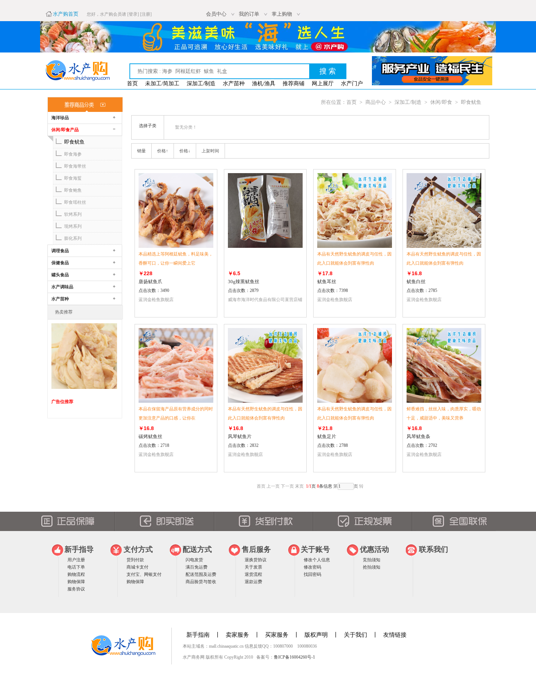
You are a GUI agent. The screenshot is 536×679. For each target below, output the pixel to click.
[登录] (133, 14)
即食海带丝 (75, 166)
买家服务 (276, 635)
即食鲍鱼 (73, 190)
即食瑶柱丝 (75, 202)
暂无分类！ (186, 127)
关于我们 (355, 635)
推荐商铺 (293, 83)
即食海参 (73, 154)
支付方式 (138, 549)
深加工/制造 (201, 83)
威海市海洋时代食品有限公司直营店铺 (265, 299)
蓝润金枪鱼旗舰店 (156, 299)
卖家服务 (237, 635)
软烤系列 (73, 214)
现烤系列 (73, 226)
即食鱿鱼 (74, 142)
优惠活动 (374, 549)
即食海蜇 (73, 178)
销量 (141, 150)
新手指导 (79, 549)
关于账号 (315, 549)
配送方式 (197, 549)
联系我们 (433, 549)
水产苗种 (234, 83)
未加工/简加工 (162, 83)
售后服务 (256, 549)
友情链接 (395, 635)
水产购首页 (65, 14)
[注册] (146, 14)
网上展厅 (323, 83)
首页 (132, 83)
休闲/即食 (441, 102)
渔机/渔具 (263, 83)
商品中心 (375, 102)
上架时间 (210, 150)
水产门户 (352, 83)
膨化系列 (73, 238)
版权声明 (316, 635)
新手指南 (198, 635)
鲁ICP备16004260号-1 (294, 657)
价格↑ (162, 150)
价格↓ (184, 150)
